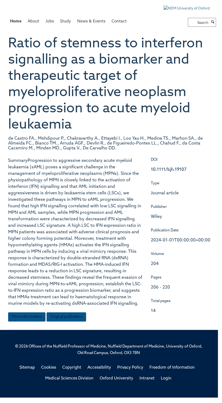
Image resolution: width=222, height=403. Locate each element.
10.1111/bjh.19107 (169, 170)
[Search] (213, 22)
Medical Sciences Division (69, 378)
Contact (119, 21)
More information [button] (27, 317)
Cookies (48, 368)
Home (15, 21)
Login (166, 378)
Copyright (71, 368)
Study (65, 21)
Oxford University (116, 378)
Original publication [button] (66, 317)
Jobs (49, 21)
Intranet (147, 378)
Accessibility (99, 368)
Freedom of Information (172, 368)
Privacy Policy (130, 368)
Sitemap (27, 368)
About (33, 21)
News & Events (91, 21)
